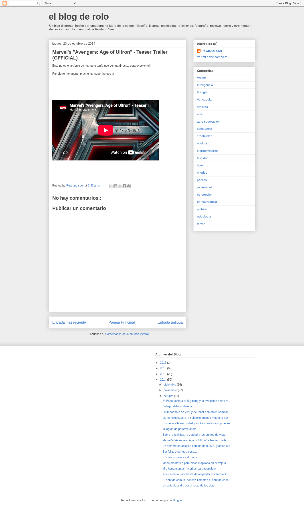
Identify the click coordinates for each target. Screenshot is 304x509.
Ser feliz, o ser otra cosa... (179, 451)
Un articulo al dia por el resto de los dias (188, 485)
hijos (200, 165)
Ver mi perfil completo (212, 57)
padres (202, 180)
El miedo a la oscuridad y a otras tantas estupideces (196, 423)
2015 (163, 374)
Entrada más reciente (69, 322)
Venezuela (204, 99)
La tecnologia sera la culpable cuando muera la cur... (196, 417)
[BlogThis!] (115, 186)
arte (200, 114)
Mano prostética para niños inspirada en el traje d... (195, 463)
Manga (202, 92)
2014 (163, 379)
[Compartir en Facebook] (124, 186)
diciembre (170, 384)
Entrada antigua (170, 322)
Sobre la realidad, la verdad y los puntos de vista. (194, 434)
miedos (202, 172)
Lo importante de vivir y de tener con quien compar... (196, 412)
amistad (202, 107)
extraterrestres (207, 150)
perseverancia (207, 201)
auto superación (208, 121)
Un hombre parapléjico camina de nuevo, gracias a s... (197, 445)
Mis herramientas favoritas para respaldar (189, 468)
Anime (201, 77)
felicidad (203, 158)
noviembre (171, 390)
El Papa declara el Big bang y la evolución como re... (196, 400)
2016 (163, 368)
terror (201, 224)
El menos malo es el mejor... (180, 457)
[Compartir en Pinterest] (128, 186)
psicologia (204, 216)
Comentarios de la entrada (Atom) (127, 334)
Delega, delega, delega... (178, 406)
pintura (202, 209)
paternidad (204, 187)
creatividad (204, 136)
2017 (163, 362)
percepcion (205, 194)
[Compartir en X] (120, 186)
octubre (169, 396)
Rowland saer (211, 51)
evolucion (203, 143)
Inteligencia (205, 85)
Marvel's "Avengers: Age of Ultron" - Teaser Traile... (195, 440)
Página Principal (122, 322)
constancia (204, 128)
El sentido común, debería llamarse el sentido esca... (196, 480)
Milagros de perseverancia (179, 429)
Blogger (177, 500)
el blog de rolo (79, 16)
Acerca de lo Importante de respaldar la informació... (196, 474)
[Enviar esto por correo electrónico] (111, 186)
